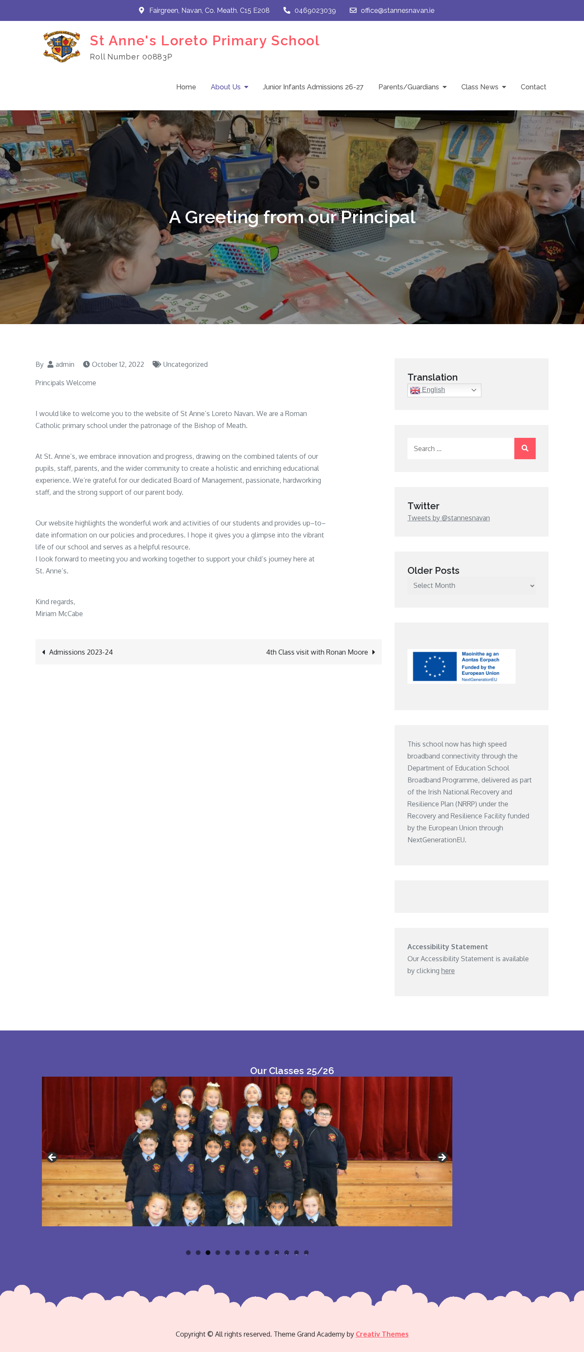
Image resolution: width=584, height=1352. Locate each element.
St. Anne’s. (51, 571)
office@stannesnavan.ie (397, 10)
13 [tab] (306, 1252)
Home (186, 87)
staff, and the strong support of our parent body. (109, 492)
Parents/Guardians (408, 87)
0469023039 (315, 10)
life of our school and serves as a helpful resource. (112, 547)
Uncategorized (185, 364)
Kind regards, (55, 601)
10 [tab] (276, 1252)
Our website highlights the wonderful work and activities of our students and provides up (172, 523)
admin (65, 364)
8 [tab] (257, 1252)
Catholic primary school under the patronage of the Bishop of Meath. (141, 425)
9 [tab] (267, 1252)
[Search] (525, 448)
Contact (533, 87)
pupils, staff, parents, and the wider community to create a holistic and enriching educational (177, 468)
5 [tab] (227, 1252)
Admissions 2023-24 (81, 652)
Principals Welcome (65, 382)
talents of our (297, 456)
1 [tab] (188, 1252)
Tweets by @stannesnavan (448, 518)
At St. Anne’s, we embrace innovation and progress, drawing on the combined (154, 456)
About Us (226, 87)
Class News (479, 87)
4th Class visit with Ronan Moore (317, 652)
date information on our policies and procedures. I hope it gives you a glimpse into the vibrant (179, 535)
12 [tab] (297, 1252)
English (432, 389)
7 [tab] (247, 1252)
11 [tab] (287, 1252)
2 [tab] (198, 1252)
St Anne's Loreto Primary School (205, 40)
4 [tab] (217, 1252)
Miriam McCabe (59, 613)
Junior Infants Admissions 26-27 (313, 87)
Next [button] (441, 1157)
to (318, 523)
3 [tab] (208, 1252)
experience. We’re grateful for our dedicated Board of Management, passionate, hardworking (178, 480)
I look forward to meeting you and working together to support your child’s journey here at (175, 559)
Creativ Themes (382, 1334)
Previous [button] (52, 1157)
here (448, 970)
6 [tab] (237, 1252)
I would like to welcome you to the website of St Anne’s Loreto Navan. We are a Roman (171, 413)
